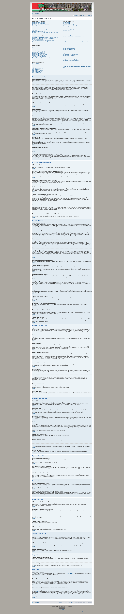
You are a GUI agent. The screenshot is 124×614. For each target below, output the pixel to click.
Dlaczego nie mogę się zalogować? (38, 22)
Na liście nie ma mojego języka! (37, 39)
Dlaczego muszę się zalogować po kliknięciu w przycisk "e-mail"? (43, 42)
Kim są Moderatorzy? (66, 23)
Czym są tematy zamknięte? (37, 71)
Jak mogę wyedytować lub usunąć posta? (39, 47)
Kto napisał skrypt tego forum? (68, 64)
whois (37, 591)
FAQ (79, 15)
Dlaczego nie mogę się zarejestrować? (39, 31)
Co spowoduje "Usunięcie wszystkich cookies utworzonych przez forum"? (45, 32)
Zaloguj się (90, 15)
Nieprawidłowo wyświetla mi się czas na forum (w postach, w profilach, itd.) (45, 37)
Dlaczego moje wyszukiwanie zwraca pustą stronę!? (72, 47)
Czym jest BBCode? (35, 63)
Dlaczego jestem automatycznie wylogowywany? (40, 24)
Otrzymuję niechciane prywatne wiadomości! (70, 35)
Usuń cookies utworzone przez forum (69, 602)
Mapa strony (62, 609)
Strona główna (36, 13)
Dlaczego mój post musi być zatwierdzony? (40, 58)
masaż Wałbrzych (68, 611)
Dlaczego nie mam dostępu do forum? (39, 53)
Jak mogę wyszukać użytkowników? (69, 48)
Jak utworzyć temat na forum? (37, 46)
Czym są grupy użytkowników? (68, 24)
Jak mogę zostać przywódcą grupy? (69, 26)
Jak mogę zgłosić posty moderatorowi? (39, 56)
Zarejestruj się (83, 15)
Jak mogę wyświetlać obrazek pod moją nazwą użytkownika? (43, 40)
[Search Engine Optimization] (62, 608)
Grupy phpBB (70, 573)
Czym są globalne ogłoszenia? (37, 68)
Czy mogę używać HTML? (37, 64)
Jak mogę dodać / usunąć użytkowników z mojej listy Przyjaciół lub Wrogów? (76, 41)
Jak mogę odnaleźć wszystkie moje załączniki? (71, 59)
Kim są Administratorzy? (67, 22)
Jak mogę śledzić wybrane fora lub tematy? (70, 54)
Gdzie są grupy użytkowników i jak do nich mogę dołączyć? (73, 25)
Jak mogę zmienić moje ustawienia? (38, 36)
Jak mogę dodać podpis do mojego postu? (39, 48)
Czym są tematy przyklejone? (37, 70)
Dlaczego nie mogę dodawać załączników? (39, 54)
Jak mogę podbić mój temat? (37, 59)
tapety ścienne (51, 611)
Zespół (60, 602)
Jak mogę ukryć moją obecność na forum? (39, 25)
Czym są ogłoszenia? (36, 69)
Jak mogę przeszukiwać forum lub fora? (70, 44)
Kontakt (75, 15)
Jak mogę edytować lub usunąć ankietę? (39, 52)
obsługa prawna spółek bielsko (60, 611)
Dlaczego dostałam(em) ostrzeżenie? (38, 55)
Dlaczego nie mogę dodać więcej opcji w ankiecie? (41, 51)
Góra (34, 83)
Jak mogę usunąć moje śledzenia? (69, 55)
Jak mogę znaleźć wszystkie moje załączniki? (71, 60)
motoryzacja (42, 611)
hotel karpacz (46, 611)
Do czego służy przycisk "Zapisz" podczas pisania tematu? (42, 57)
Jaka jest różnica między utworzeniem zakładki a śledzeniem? (73, 53)
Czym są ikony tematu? (36, 72)
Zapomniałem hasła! (35, 26)
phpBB (57, 606)
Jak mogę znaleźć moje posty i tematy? (69, 49)
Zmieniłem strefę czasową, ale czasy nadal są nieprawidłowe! (43, 38)
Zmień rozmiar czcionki (91, 13)
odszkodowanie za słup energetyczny (78, 611)
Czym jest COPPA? (35, 30)
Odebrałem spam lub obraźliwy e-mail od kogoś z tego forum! (73, 36)
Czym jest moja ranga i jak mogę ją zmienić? (40, 41)
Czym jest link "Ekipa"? (67, 30)
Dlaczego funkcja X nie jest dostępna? (69, 65)
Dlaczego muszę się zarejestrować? (38, 23)
